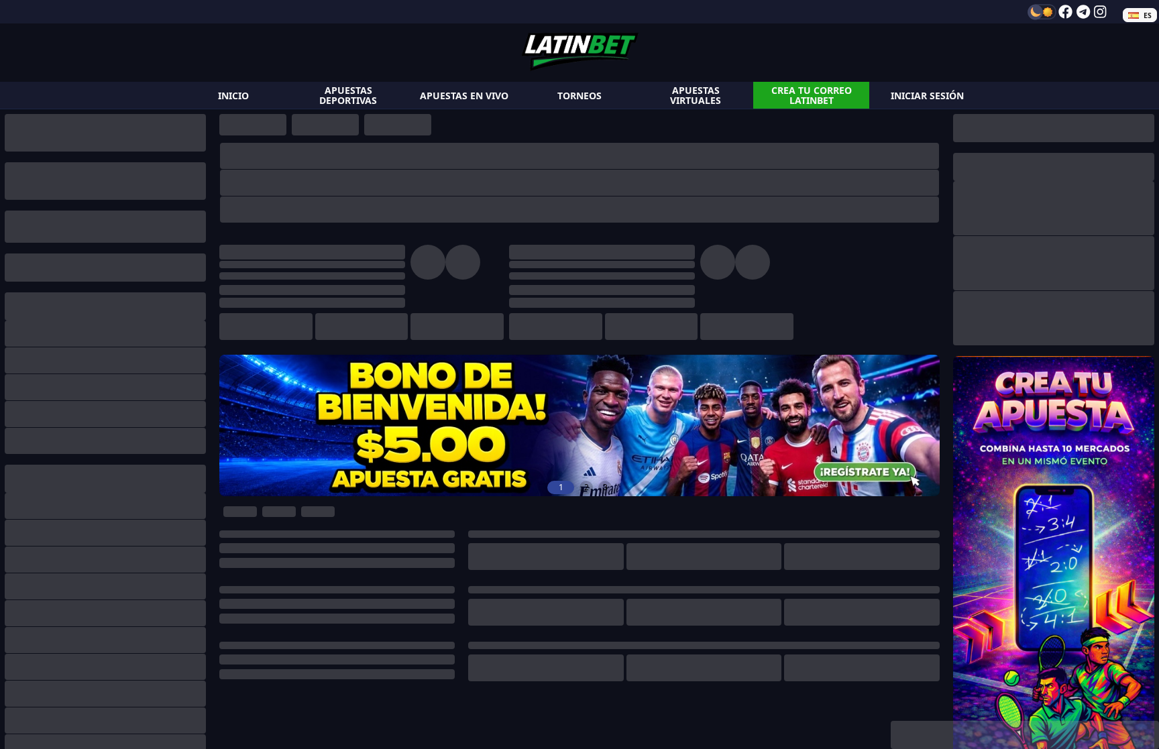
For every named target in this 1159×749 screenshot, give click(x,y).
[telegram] (1083, 12)
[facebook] (1065, 12)
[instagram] (1100, 12)
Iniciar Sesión (927, 96)
